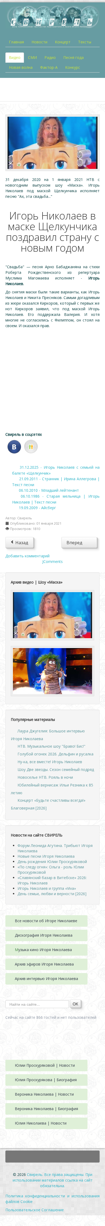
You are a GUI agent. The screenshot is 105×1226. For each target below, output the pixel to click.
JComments (52, 561)
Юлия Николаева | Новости (40, 1123)
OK (75, 1003)
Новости (39, 41)
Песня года (73, 57)
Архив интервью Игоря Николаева (46, 978)
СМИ (32, 57)
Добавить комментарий (27, 555)
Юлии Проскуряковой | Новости (45, 1065)
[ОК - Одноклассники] (31, 446)
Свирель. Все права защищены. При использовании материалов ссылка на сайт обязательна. (53, 1180)
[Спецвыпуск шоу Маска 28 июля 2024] (52, 670)
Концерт (63, 41)
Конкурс (72, 67)
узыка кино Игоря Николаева (45, 949)
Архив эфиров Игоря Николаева (44, 964)
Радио (50, 57)
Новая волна (21, 67)
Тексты (84, 41)
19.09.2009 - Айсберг (37, 507)
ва (70, 935)
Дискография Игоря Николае (41, 935)
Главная (16, 41)
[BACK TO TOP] (52, 1157)
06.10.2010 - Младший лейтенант (49, 490)
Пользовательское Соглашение (34, 1209)
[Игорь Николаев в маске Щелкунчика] (52, 142)
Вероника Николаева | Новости (44, 1094)
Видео (14, 57)
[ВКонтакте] (14, 446)
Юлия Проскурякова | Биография (46, 1079)
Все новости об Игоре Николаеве (46, 920)
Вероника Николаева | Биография (46, 1108)
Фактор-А (49, 67)
